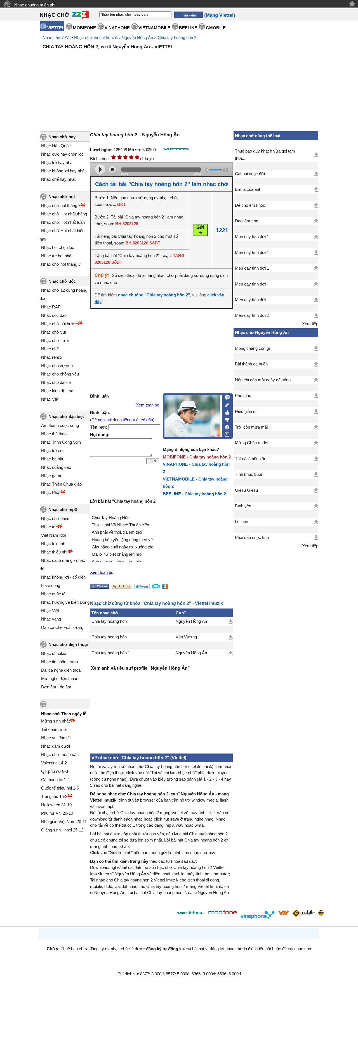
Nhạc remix (51, 357)
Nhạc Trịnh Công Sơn (61, 442)
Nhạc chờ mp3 (62, 509)
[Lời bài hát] (225, 426)
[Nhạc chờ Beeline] (320, 913)
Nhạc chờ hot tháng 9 (61, 205)
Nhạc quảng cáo (56, 467)
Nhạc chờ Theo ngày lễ (63, 713)
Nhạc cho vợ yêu (57, 365)
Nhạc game (51, 475)
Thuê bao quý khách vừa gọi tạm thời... (265, 155)
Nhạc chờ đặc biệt (66, 416)
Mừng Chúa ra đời (251, 443)
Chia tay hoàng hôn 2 (177, 37)
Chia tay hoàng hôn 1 (110, 653)
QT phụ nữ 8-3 (54, 771)
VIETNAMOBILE (154, 27)
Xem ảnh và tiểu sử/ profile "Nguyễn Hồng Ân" (140, 668)
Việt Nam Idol (53, 535)
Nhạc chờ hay (62, 136)
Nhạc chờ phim (55, 518)
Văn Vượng (186, 637)
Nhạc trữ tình (53, 543)
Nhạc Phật (50, 492)
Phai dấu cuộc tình (252, 537)
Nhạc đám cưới (55, 746)
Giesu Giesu (246, 490)
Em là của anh (248, 189)
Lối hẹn (241, 521)
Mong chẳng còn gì (252, 348)
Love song (50, 585)
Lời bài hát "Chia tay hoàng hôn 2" (123, 501)
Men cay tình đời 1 (252, 236)
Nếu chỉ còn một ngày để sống (263, 380)
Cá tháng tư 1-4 (55, 779)
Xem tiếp (310, 324)
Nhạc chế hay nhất (58, 179)
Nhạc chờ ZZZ (56, 37)
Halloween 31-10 (56, 804)
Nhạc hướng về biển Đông (65, 602)
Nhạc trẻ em (52, 450)
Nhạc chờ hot (61, 196)
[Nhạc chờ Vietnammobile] (283, 913)
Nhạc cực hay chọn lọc (62, 154)
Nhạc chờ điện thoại (68, 644)
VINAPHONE (117, 27)
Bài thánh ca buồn (251, 364)
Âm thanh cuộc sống (60, 425)
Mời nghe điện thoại (59, 678)
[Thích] (225, 411)
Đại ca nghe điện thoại (61, 670)
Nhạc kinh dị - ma (57, 390)
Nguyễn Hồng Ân (137, 37)
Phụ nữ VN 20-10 (57, 813)
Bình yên (243, 506)
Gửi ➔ (200, 230)
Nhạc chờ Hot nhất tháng (64, 213)
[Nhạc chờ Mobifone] (222, 913)
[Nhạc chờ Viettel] (190, 913)
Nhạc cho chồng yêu (60, 374)
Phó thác (243, 395)
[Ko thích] (225, 418)
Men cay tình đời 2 (252, 315)
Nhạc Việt (50, 610)
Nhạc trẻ (49, 526)
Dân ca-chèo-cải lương (62, 627)
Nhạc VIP (50, 399)
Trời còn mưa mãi (251, 427)
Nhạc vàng (51, 619)
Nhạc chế (50, 348)
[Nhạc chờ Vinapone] (257, 914)
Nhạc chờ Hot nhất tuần (63, 222)
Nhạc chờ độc (62, 281)
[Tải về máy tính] (225, 433)
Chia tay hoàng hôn (109, 621)
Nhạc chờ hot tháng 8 (61, 264)
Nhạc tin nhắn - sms (59, 661)
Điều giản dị (245, 411)
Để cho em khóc (250, 205)
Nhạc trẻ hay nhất (57, 162)
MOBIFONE (84, 27)
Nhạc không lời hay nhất (63, 170)
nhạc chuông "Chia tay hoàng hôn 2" (154, 295)
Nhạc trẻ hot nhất (56, 255)
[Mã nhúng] (225, 404)
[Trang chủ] (7, 4)
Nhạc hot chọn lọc (57, 247)
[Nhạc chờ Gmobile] (303, 914)
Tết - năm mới (54, 729)
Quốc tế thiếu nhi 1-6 (60, 788)
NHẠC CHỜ (54, 15)
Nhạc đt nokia (53, 653)
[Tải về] (231, 621)
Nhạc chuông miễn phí (34, 5)
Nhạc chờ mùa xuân (60, 754)
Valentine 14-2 (54, 762)
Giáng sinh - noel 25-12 (62, 830)
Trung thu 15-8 (54, 796)
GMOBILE (216, 27)
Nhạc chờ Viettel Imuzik (96, 37)
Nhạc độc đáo (54, 315)
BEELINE (188, 27)
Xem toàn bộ (147, 405)
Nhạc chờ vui (53, 332)
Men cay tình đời (250, 284)
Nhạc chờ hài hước (59, 323)
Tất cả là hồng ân (250, 459)
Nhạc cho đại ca (56, 382)
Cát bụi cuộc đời (250, 174)
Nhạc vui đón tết (56, 737)
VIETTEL (55, 27)
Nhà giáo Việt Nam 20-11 (64, 821)
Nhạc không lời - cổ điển (63, 577)
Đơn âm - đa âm (56, 687)
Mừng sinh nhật (55, 721)
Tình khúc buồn (249, 474)
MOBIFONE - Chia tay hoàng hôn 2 (197, 457)
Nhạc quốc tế (53, 593)
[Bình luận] (225, 397)
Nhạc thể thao (54, 433)
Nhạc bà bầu (52, 459)
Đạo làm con (246, 221)
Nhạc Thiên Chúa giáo (61, 484)
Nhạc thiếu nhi (54, 552)
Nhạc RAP (51, 307)
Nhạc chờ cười (55, 340)
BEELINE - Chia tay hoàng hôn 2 (194, 493)
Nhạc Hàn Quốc (56, 145)
